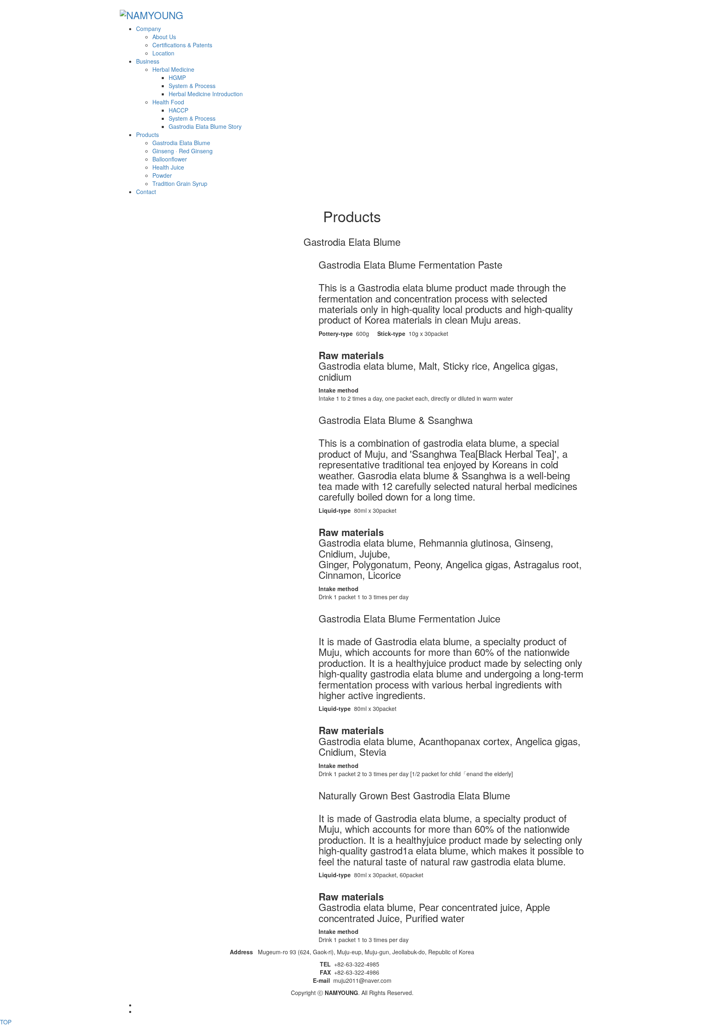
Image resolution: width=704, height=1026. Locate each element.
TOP (5, 1022)
